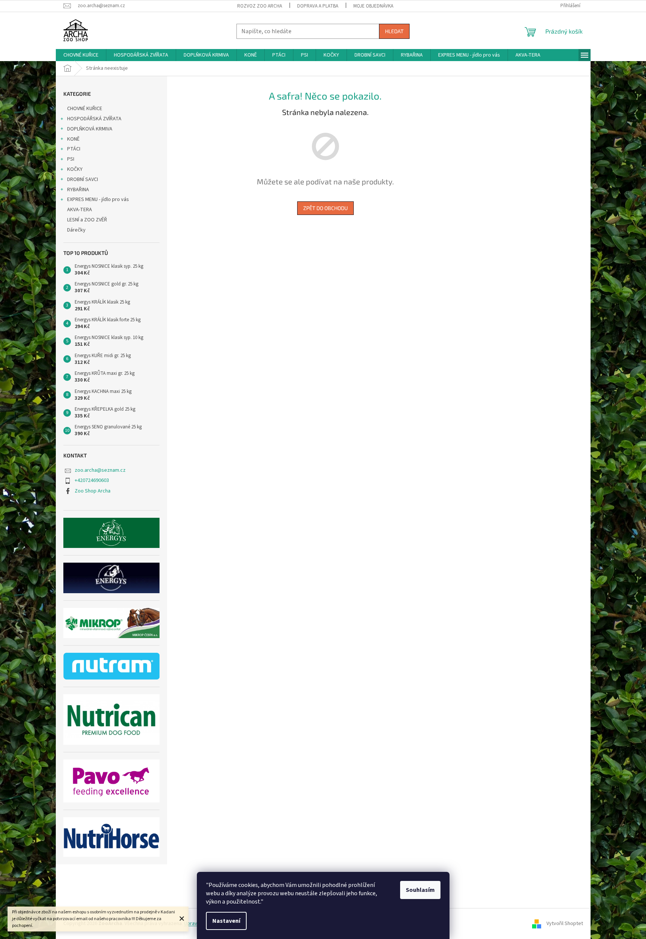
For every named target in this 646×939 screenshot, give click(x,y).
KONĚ (73, 139)
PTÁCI (73, 149)
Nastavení (226, 921)
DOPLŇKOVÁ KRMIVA (89, 129)
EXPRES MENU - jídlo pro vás (98, 199)
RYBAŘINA (78, 189)
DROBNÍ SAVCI (82, 179)
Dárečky (76, 230)
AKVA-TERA (79, 209)
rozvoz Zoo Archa (259, 6)
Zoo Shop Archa (92, 491)
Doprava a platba (317, 6)
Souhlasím (420, 890)
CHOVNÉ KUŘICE (84, 108)
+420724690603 (92, 480)
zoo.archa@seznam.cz (100, 470)
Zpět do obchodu (325, 208)
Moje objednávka (373, 6)
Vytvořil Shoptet (564, 923)
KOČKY (75, 169)
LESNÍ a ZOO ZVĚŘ (87, 220)
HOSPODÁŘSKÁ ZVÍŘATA (94, 119)
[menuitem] (81, 55)
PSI (70, 159)
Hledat (394, 31)
